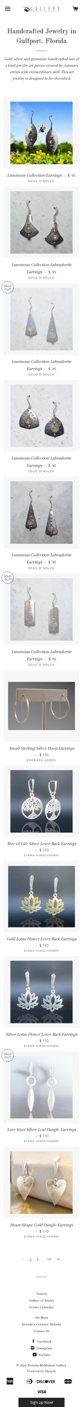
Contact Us (41, 1331)
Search (41, 1294)
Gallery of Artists (41, 1300)
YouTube (44, 1355)
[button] (41, 1402)
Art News (41, 1318)
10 (49, 1259)
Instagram (44, 1348)
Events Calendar (41, 1307)
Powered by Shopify (41, 1371)
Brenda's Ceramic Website (41, 1324)
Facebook (44, 1341)
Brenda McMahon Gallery (47, 1365)
